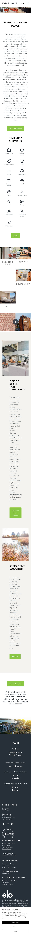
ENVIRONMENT (23, 284)
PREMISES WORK (7, 263)
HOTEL (8, 306)
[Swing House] (12, 3)
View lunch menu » (7, 884)
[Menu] (26, 3)
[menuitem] (20, 3)
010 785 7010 (6, 882)
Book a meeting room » (9, 867)
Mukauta (15, 927)
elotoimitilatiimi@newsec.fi (9, 855)
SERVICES (23, 262)
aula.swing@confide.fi (8, 817)
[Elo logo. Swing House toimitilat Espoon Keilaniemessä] (7, 894)
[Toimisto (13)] (8, 253)
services (7, 56)
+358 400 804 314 (7, 819)
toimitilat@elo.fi (6, 849)
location (24, 84)
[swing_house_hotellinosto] (8, 297)
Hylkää (15, 931)
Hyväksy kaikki (15, 922)
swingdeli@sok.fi (6, 873)
